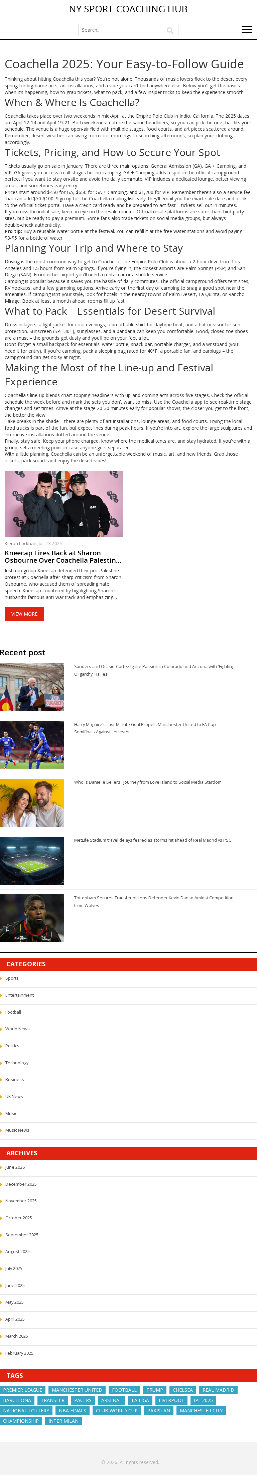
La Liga (140, 1400)
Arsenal (111, 1400)
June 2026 (15, 1167)
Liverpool (171, 1400)
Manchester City (201, 1410)
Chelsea (183, 1390)
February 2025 (19, 1353)
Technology (16, 1063)
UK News (14, 1096)
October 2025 (18, 1218)
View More (24, 614)
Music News (17, 1130)
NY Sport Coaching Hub (128, 9)
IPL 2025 (203, 1400)
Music (11, 1113)
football (124, 1390)
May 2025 (14, 1302)
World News (17, 1029)
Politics (12, 1046)
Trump (154, 1390)
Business (14, 1079)
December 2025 (21, 1184)
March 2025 (16, 1336)
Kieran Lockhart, (22, 543)
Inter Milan (63, 1421)
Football (13, 1012)
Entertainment (19, 995)
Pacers (83, 1400)
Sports (12, 978)
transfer (53, 1400)
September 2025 (21, 1235)
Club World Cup (117, 1410)
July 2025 (13, 1268)
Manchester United (77, 1390)
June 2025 (15, 1285)
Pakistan (158, 1410)
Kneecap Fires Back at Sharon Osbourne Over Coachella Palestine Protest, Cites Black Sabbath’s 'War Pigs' (62, 556)
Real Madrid (218, 1390)
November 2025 (21, 1201)
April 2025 (15, 1319)
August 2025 (17, 1251)
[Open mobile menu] (247, 29)
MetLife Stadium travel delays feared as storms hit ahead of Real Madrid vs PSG (153, 840)
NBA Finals (72, 1410)
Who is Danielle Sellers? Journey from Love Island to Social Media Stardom (148, 782)
